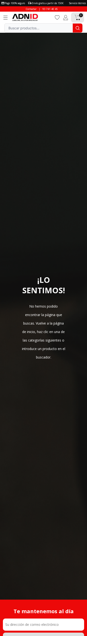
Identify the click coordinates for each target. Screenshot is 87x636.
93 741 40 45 (50, 9)
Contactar (31, 9)
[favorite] (57, 17)
